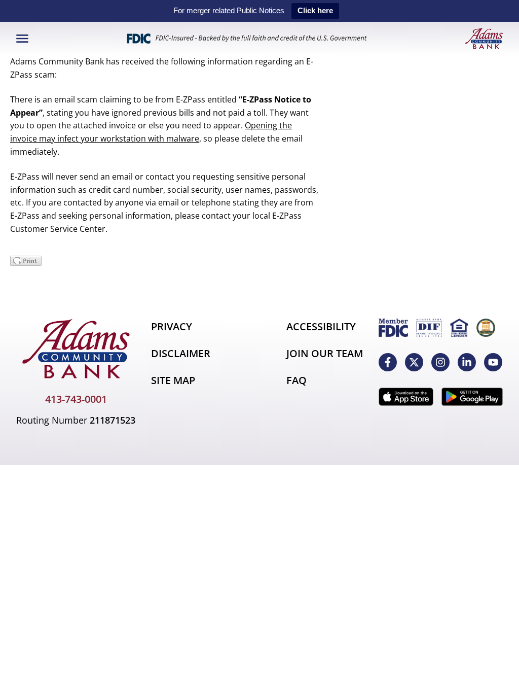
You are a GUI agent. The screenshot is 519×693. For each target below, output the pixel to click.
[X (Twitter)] (414, 362)
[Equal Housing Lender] (459, 328)
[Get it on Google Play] (472, 397)
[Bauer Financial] (485, 328)
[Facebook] (388, 362)
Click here (315, 10)
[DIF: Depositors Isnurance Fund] (429, 328)
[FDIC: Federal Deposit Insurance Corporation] (393, 328)
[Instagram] (440, 362)
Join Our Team (324, 353)
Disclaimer (180, 353)
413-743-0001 (76, 399)
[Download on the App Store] (406, 397)
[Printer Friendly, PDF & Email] (26, 262)
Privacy (171, 326)
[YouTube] (493, 362)
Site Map (173, 380)
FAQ (296, 380)
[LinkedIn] (467, 362)
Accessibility (321, 326)
